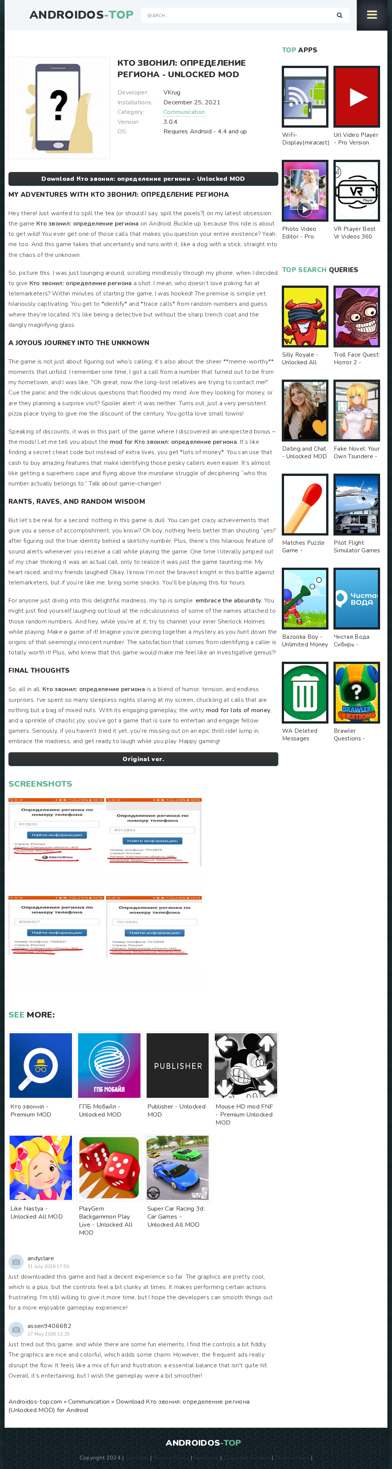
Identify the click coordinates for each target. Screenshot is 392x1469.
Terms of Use (292, 1457)
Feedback (206, 1457)
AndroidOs (81, 15)
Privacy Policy (171, 1457)
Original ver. (143, 759)
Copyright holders (247, 1457)
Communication (184, 112)
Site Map (137, 1457)
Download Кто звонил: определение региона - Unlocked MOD (143, 179)
